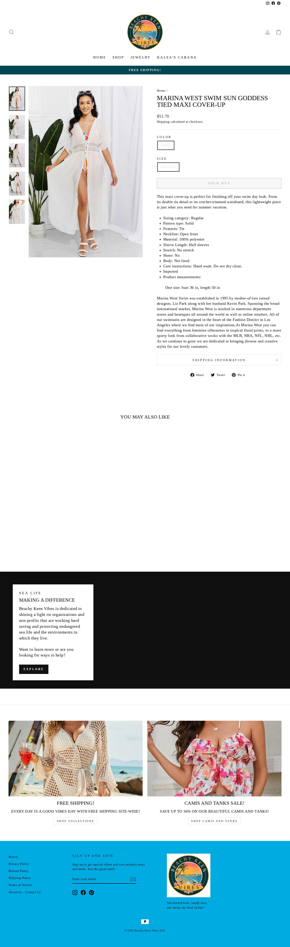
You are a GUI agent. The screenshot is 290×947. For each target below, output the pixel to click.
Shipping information (219, 360)
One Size (168, 167)
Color (164, 137)
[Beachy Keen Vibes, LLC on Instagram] (74, 892)
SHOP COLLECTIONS (75, 821)
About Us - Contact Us (24, 892)
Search (13, 857)
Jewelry (141, 57)
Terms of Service (20, 885)
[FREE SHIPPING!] (75, 758)
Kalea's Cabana (177, 57)
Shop (118, 57)
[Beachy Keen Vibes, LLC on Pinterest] (91, 892)
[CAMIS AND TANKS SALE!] (214, 758)
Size (162, 158)
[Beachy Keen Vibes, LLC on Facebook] (83, 892)
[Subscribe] (133, 879)
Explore (34, 669)
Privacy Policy (18, 864)
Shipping (163, 121)
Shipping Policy (19, 878)
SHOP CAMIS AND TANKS (214, 821)
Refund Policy (18, 871)
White (166, 145)
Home (99, 57)
